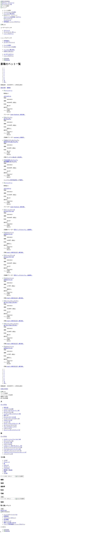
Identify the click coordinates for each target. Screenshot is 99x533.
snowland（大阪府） (19, 137)
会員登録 (12, 17)
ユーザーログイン (9, 54)
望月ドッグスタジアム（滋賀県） (23, 229)
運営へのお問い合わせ (10, 522)
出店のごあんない (9, 51)
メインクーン (7, 96)
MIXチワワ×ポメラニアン (11, 141)
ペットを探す (7, 45)
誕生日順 (3, 87)
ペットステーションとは (10, 514)
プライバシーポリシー (10, 517)
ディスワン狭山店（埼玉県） (14, 157)
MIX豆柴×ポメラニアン (10, 161)
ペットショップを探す (10, 12)
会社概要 (6, 519)
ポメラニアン (7, 119)
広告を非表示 (4, 389)
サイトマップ (7, 521)
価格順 (9, 87)
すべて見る (4, 404)
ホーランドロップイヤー (10, 302)
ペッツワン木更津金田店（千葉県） (14, 180)
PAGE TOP (4, 510)
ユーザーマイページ (9, 42)
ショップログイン (9, 33)
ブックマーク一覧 (10, 32)
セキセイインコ (8, 234)
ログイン (18, 17)
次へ (5, 82)
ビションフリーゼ (9, 211)
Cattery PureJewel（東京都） (17, 114)
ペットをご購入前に (9, 13)
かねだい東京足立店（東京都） (15, 252)
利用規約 (6, 516)
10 (4, 80)
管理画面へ (7, 40)
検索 (2, 496)
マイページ (7, 17)
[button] (0, 531)
